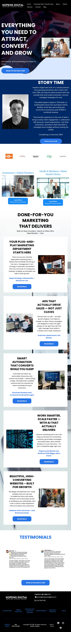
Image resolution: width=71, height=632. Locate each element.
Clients (65, 4)
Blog (44, 7)
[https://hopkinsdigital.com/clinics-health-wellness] (53, 187)
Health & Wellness (41, 610)
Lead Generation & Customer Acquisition (30, 610)
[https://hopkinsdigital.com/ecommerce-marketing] (18, 186)
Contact (38, 7)
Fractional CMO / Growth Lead (43, 4)
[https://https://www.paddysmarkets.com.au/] (46, 156)
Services (29, 7)
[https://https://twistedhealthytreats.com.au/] (33, 156)
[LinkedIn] (58, 623)
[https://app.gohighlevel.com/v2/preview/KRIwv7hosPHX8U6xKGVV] (16, 598)
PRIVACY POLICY (7, 625)
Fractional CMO (7, 610)
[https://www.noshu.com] (19, 156)
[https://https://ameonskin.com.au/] (59, 156)
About (58, 4)
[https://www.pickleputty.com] (6, 156)
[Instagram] (63, 623)
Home (29, 4)
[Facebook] (60, 627)
